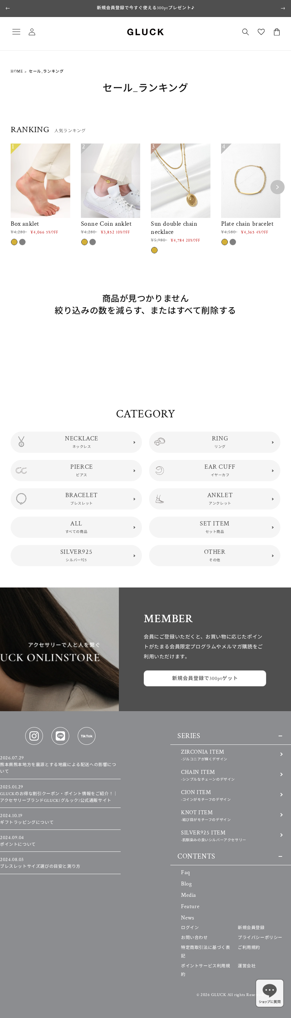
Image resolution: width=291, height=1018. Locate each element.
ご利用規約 (249, 947)
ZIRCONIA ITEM (204, 754)
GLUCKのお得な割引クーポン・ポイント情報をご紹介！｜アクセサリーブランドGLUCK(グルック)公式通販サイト (59, 793)
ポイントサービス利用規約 (205, 970)
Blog (186, 884)
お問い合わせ (194, 937)
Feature (190, 906)
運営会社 (247, 966)
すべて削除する (206, 310)
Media (188, 895)
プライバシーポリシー (260, 937)
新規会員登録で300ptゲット (205, 678)
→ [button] (283, 8)
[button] (16, 32)
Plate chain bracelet (247, 224)
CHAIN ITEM (208, 775)
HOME (17, 71)
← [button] (8, 8)
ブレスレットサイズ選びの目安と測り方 (40, 863)
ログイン (190, 927)
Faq (185, 872)
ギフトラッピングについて (27, 819)
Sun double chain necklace (174, 228)
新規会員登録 (251, 927)
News (187, 918)
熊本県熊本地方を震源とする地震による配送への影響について (58, 764)
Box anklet (25, 224)
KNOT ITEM (206, 815)
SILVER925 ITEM (213, 835)
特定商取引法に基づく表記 (205, 952)
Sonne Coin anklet (106, 224)
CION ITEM (206, 795)
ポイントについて (18, 841)
